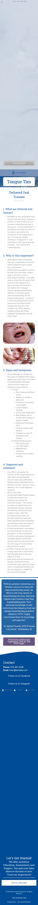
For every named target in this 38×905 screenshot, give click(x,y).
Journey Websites (25, 902)
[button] (19, 641)
